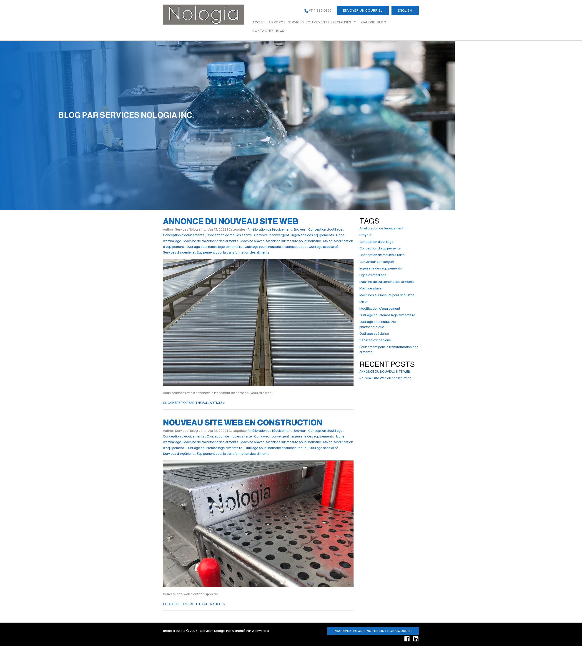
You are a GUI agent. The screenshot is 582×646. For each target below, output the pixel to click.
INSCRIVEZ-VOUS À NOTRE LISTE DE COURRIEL (373, 630)
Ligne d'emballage (372, 275)
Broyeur (300, 229)
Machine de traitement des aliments (210, 241)
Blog (381, 22)
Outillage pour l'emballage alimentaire (214, 246)
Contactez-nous (268, 30)
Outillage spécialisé (323, 246)
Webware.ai (260, 630)
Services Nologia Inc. (215, 630)
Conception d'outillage (325, 229)
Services (296, 22)
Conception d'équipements (183, 235)
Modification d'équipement (379, 308)
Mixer (327, 241)
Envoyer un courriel (362, 10)
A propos (277, 22)
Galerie (368, 22)
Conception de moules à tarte (229, 235)
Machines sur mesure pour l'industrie (293, 241)
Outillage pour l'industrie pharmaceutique (275, 246)
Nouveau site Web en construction (242, 422)
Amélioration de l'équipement (270, 229)
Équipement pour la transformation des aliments (233, 252)
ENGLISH (405, 10)
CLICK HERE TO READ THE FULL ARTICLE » (194, 402)
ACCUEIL (259, 22)
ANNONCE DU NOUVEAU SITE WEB (230, 221)
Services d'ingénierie (179, 252)
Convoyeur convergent (271, 235)
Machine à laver (252, 241)
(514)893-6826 (320, 10)
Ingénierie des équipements (312, 235)
